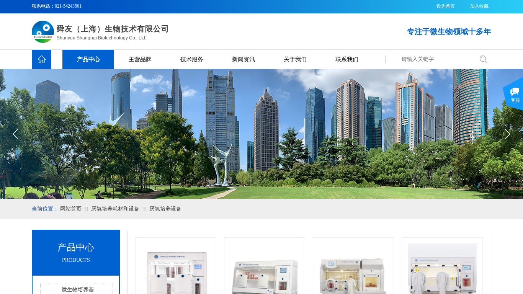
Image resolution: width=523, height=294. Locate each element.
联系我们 (346, 59)
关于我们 (295, 59)
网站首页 (71, 209)
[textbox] (435, 59)
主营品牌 (140, 59)
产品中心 (88, 59)
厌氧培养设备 (165, 209)
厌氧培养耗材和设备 (116, 209)
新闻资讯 (243, 59)
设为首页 (445, 6)
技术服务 (191, 59)
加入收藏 (479, 6)
